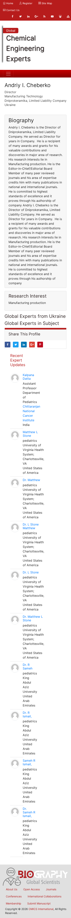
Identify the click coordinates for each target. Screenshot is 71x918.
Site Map (46, 3)
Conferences (14, 896)
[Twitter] (20, 16)
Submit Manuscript (39, 903)
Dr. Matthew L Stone (33, 618)
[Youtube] (52, 16)
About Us (11, 889)
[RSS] (44, 16)
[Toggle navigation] (8, 74)
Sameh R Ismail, (29, 762)
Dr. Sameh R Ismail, (29, 812)
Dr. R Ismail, (27, 714)
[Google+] (36, 16)
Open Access (31, 889)
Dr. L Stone (31, 572)
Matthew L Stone (30, 434)
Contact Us (12, 10)
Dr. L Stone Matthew (31, 526)
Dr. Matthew (31, 480)
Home (9, 3)
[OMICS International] (35, 876)
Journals (51, 889)
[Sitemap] (68, 16)
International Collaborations (44, 896)
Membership (13, 903)
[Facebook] (12, 16)
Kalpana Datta (28, 376)
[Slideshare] (60, 16)
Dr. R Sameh (27, 666)
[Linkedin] (28, 16)
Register (27, 3)
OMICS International (41, 909)
